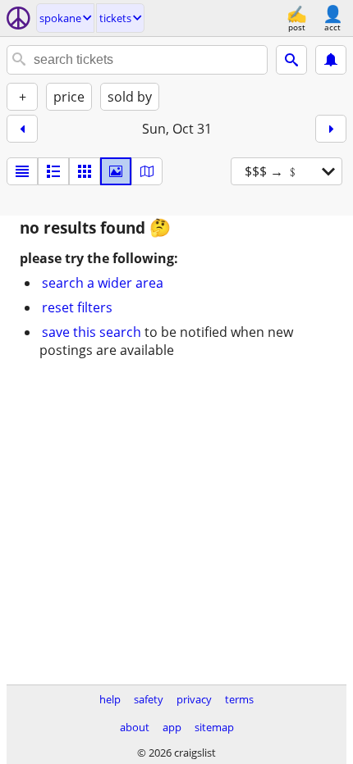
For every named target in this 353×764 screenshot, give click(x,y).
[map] (147, 171)
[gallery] (115, 171)
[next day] (330, 129)
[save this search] (330, 60)
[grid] (84, 171)
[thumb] (53, 171)
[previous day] (22, 129)
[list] (22, 171)
